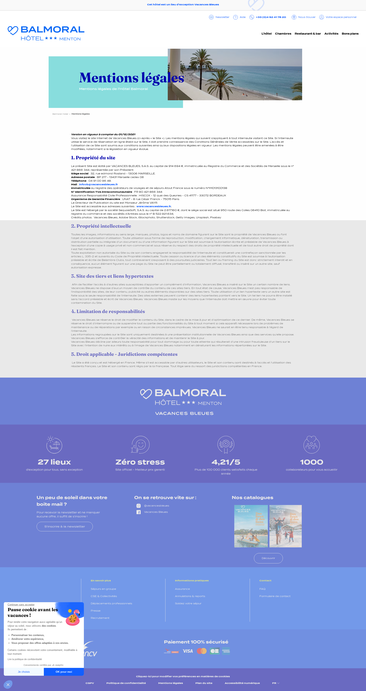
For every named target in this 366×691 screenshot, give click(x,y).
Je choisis (24, 671)
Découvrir (268, 558)
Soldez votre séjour (188, 603)
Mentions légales (170, 683)
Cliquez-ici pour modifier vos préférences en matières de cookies (183, 676)
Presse (95, 610)
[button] (8, 684)
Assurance (182, 588)
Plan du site (203, 683)
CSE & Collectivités (104, 596)
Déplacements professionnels (111, 603)
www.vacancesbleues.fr (153, 206)
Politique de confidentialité (126, 683)
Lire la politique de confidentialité (25, 659)
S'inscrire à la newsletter (64, 526)
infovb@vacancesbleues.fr (98, 184)
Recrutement (100, 618)
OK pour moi (64, 671)
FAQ (262, 588)
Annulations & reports (190, 596)
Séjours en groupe (103, 588)
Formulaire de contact (275, 596)
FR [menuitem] (274, 683)
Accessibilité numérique (242, 683)
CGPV (90, 683)
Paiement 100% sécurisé (196, 641)
